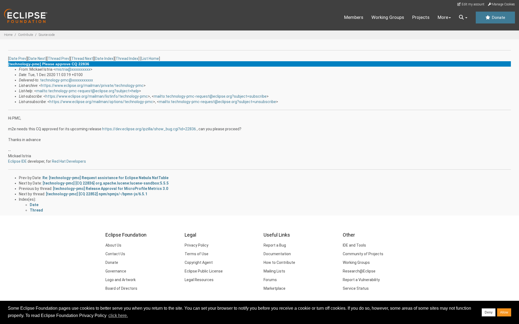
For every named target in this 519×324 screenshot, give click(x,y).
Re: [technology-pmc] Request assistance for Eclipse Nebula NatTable (105, 178)
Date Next (37, 58)
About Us (113, 245)
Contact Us (115, 254)
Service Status (356, 288)
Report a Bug (275, 245)
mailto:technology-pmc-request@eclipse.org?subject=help (87, 91)
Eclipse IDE (17, 161)
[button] (463, 18)
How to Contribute (279, 262)
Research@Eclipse (359, 271)
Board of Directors (121, 288)
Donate (498, 17)
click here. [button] (118, 315)
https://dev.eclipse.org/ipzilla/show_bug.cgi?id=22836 (149, 129)
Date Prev (17, 58)
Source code (47, 35)
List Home (150, 58)
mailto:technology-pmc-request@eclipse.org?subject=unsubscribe (217, 102)
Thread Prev (58, 58)
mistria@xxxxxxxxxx (72, 69)
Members (353, 17)
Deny (489, 312)
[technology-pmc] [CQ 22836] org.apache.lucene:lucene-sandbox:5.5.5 (106, 183)
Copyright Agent (199, 262)
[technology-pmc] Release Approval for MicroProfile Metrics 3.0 (110, 188)
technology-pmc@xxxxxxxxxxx (66, 80)
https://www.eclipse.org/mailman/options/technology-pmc (101, 102)
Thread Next (82, 58)
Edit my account (472, 4)
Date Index (104, 58)
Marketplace (274, 288)
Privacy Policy (196, 245)
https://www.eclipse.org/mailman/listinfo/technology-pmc (96, 96)
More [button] (443, 17)
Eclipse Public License (204, 271)
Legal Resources (199, 280)
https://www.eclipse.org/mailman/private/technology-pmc (92, 85)
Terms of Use (196, 254)
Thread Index (127, 58)
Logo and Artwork (120, 280)
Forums (270, 280)
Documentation (277, 254)
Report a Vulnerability (361, 280)
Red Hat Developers (69, 161)
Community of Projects (363, 254)
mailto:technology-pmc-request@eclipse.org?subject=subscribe (210, 96)
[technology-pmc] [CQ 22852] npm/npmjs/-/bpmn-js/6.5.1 (96, 194)
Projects (421, 17)
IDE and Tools (354, 245)
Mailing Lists (274, 271)
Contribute (25, 35)
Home (8, 35)
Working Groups (387, 17)
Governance (115, 271)
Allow (504, 312)
